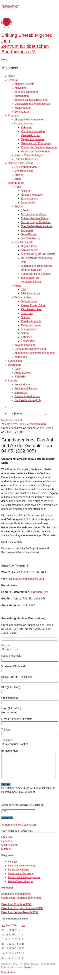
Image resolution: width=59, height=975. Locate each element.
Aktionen (26, 190)
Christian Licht (39, 592)
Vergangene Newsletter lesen (18, 824)
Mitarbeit (6, 849)
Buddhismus (15, 360)
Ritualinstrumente (31, 321)
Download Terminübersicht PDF (20, 912)
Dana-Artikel (28, 202)
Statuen (25, 317)
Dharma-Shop (16, 182)
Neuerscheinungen (25, 167)
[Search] (46, 414)
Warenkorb (20, 356)
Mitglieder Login (8, 972)
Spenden (6, 841)
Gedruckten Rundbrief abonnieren (21, 897)
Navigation (10, 6)
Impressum (20, 392)
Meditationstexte (23, 171)
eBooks (25, 210)
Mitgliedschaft (9, 845)
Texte (17, 368)
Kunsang (28, 967)
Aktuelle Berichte (24, 84)
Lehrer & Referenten (26, 159)
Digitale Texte (29, 246)
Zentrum (13, 80)
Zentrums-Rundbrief (26, 91)
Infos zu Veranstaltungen (28, 155)
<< (3, 925)
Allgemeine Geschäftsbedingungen (34, 352)
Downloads (14, 364)
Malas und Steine (31, 325)
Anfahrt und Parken (25, 388)
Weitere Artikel (22, 297)
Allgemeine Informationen (29, 119)
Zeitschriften (28, 341)
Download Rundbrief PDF (16, 904)
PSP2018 (20, 376)
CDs (23, 289)
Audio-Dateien (22, 372)
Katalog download (25, 345)
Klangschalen (29, 329)
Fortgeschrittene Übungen (36, 273)
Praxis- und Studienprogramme (39, 147)
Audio (17, 178)
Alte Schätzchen (30, 238)
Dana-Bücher (29, 234)
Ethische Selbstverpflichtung (31, 99)
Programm (14, 115)
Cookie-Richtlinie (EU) (27, 400)
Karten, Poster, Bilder (33, 305)
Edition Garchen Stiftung (35, 218)
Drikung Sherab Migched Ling (26, 578)
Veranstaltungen (23, 123)
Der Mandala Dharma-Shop (30, 349)
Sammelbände (29, 250)
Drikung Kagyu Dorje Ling (36, 222)
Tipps (17, 186)
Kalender (26, 127)
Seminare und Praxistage (35, 143)
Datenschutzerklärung (27, 396)
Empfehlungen (29, 198)
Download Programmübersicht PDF (22, 908)
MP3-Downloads (30, 293)
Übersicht (6, 837)
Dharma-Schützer (31, 269)
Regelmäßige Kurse (32, 139)
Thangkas (27, 313)
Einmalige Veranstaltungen (22, 865)
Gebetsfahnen (29, 301)
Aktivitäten (20, 88)
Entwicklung (21, 95)
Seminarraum (22, 111)
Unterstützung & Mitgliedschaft (32, 103)
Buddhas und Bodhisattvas (36, 265)
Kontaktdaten (22, 384)
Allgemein (27, 230)
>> (23, 925)
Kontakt (12, 380)
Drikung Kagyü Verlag (20, 163)
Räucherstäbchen (31, 309)
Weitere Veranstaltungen (35, 151)
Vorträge (12, 861)
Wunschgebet (22, 107)
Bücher (18, 175)
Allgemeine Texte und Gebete (38, 254)
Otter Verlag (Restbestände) (37, 226)
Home (11, 76)
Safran (25, 333)
